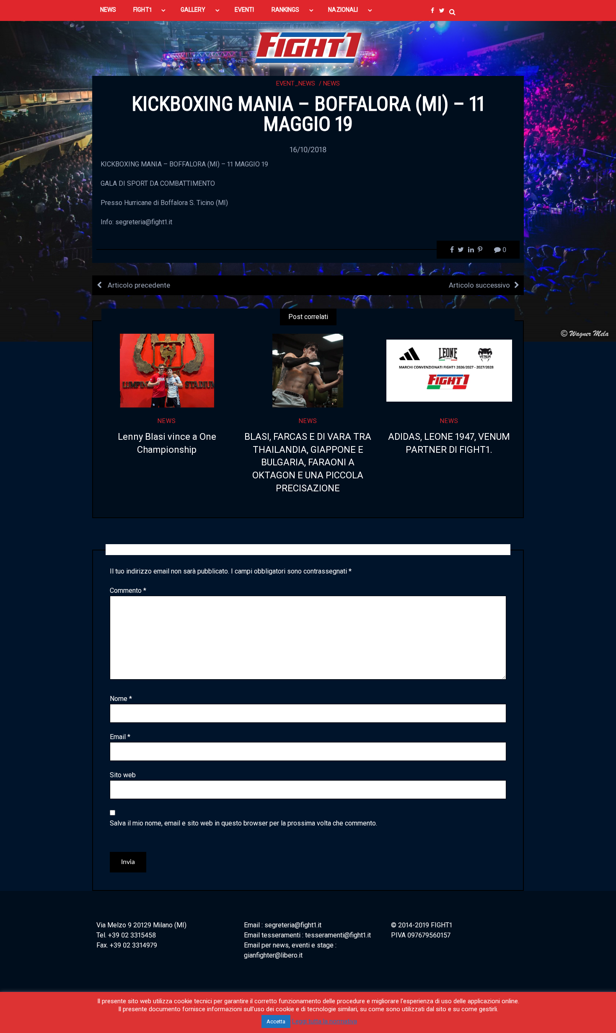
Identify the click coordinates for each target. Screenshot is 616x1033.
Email (120, 737)
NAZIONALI (343, 9)
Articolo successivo (479, 285)
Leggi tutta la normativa (324, 1021)
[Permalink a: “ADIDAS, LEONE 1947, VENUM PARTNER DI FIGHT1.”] (449, 370)
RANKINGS (286, 9)
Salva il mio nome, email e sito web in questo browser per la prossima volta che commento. (243, 823)
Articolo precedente (138, 285)
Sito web (123, 775)
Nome (121, 699)
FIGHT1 (142, 9)
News (331, 83)
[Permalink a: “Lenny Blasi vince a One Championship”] (167, 370)
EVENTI (244, 9)
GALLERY (193, 9)
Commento (128, 590)
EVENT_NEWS (295, 83)
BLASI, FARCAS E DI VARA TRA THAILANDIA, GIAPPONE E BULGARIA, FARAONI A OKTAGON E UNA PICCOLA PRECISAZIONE (307, 462)
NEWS (108, 9)
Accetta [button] (276, 1021)
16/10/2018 (308, 149)
